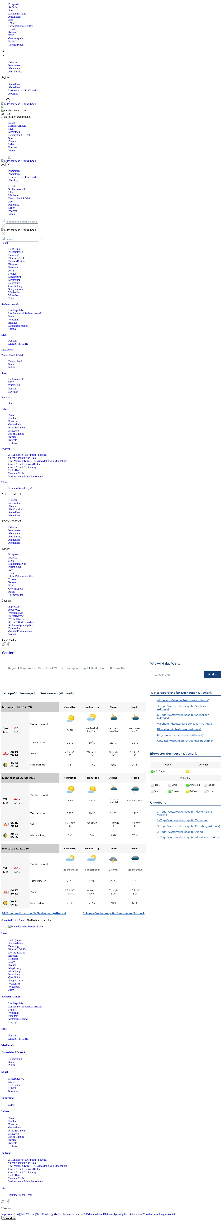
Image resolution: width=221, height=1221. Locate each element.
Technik (12, 443)
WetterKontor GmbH (15, 920)
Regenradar (27, 668)
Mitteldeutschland (18, 325)
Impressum (14, 606)
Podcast (12, 147)
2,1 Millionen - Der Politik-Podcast (27, 454)
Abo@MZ (14, 609)
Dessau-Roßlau (16, 261)
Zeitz (11, 298)
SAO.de (12, 7)
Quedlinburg (15, 286)
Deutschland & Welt (19, 135)
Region (12, 668)
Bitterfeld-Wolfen (17, 258)
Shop (11, 10)
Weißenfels (14, 292)
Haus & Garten (16, 427)
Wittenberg (14, 295)
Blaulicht (13, 322)
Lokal (11, 122)
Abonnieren (14, 68)
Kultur (11, 316)
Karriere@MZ (16, 615)
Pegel (84, 668)
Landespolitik (15, 310)
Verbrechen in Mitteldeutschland (26, 476)
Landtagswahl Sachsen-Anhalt (25, 313)
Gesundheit (14, 424)
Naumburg (14, 282)
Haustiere (13, 430)
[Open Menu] (3, 100)
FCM (11, 35)
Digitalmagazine (17, 13)
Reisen (12, 32)
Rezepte (12, 439)
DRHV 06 (14, 385)
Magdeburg (14, 276)
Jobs (10, 19)
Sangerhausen (15, 289)
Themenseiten (15, 44)
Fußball (12, 340)
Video (11, 150)
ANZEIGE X (9, 1217)
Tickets (12, 29)
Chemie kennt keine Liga (22, 457)
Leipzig (12, 328)
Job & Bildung (16, 433)
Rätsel (11, 41)
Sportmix (13, 391)
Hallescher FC (16, 379)
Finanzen (13, 421)
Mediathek (14, 131)
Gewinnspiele (15, 38)
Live (10, 128)
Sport (11, 138)
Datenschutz (15, 628)
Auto (11, 415)
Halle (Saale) (15, 248)
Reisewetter (118, 668)
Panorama (13, 141)
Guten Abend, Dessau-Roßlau (24, 464)
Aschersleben (15, 251)
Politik (11, 367)
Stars (11, 403)
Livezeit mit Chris (18, 343)
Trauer (11, 22)
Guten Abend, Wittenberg (22, 467)
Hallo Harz (14, 470)
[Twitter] (3, 645)
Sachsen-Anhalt (17, 125)
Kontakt (12, 634)
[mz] (25, 926)
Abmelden (14, 87)
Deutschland (15, 361)
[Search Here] (8, 100)
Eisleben (13, 264)
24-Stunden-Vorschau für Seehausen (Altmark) (34, 913)
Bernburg (13, 255)
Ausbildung (14, 16)
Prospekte (13, 4)
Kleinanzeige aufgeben (20, 625)
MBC (11, 382)
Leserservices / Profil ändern (23, 90)
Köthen (12, 273)
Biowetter (44, 668)
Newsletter (14, 65)
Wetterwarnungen (66, 668)
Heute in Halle (16, 473)
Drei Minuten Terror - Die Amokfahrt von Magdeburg (37, 460)
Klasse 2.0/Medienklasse (21, 622)
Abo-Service (15, 71)
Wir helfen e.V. (16, 618)
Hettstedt (13, 267)
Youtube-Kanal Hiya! (20, 488)
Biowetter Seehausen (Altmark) (174, 753)
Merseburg (14, 279)
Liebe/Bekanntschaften (20, 25)
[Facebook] (8, 645)
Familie (12, 418)
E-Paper (12, 62)
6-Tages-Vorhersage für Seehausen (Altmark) (114, 913)
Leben (11, 144)
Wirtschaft (13, 319)
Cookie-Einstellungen (20, 631)
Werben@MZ (15, 612)
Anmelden (14, 84)
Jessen (11, 270)
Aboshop (13, 93)
